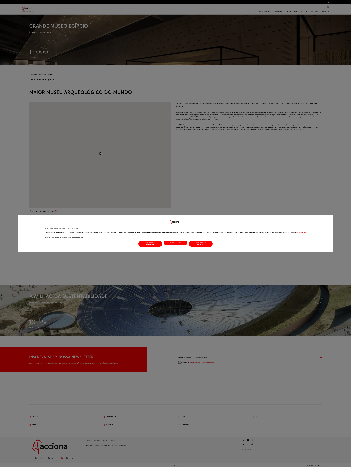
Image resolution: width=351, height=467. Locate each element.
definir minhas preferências (150, 244)
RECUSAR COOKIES (175, 243)
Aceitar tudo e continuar (201, 244)
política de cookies (301, 232)
